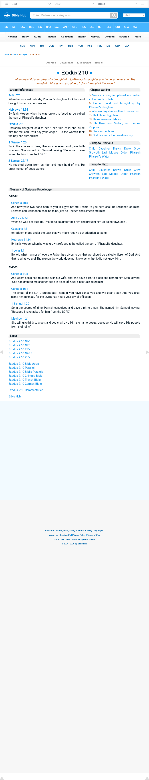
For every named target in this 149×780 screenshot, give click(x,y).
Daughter (104, 148)
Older (124, 152)
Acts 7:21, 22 (19, 218)
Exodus (14, 54)
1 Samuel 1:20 (18, 142)
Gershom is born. (103, 131)
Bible (7, 54)
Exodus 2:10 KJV (19, 357)
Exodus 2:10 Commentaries (26, 390)
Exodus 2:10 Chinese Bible (26, 375)
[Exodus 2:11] (144, 360)
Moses (113, 152)
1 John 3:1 (17, 250)
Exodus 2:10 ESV (19, 349)
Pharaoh (135, 152)
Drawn (117, 148)
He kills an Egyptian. (105, 115)
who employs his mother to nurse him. (116, 111)
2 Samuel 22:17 (18, 160)
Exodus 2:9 (16, 124)
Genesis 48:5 (19, 203)
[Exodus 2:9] (4, 360)
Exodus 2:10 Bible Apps (24, 363)
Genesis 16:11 (20, 288)
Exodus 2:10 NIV (19, 341)
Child (92, 148)
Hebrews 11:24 (18, 109)
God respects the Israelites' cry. (113, 135)
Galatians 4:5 (19, 228)
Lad (104, 152)
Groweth (94, 152)
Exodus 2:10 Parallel (22, 367)
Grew (137, 148)
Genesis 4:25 (19, 274)
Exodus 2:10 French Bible (25, 379)
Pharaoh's (95, 156)
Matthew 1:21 (20, 318)
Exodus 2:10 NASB (20, 353)
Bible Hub (15, 396)
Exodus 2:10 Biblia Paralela (26, 371)
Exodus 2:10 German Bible (25, 383)
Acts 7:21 (15, 95)
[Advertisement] (74, 428)
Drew (127, 148)
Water (105, 156)
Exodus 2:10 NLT (19, 345)
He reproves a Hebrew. (107, 119)
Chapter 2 (24, 54)
